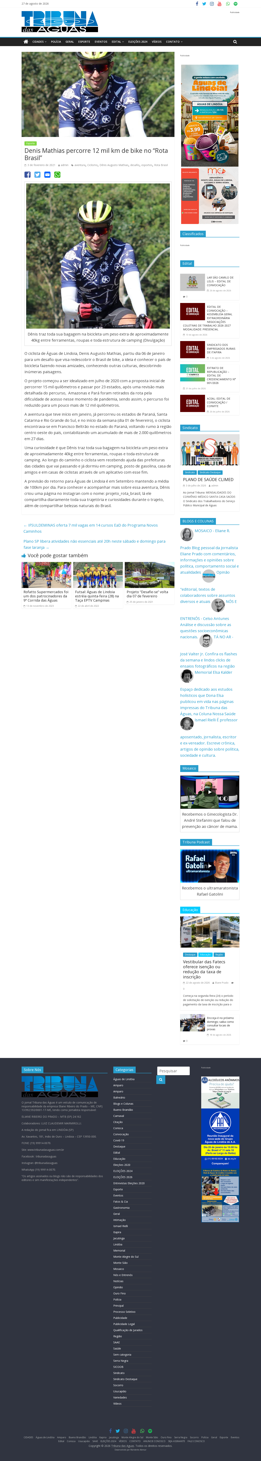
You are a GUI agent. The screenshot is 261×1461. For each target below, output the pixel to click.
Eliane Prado (222, 982)
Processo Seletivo (124, 1312)
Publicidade (120, 1318)
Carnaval (118, 1116)
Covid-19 (118, 1140)
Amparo (118, 1085)
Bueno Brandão (123, 1110)
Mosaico (118, 1269)
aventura (80, 165)
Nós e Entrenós (123, 1275)
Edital (116, 41)
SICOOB (118, 1367)
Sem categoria (122, 1354)
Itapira (117, 1232)
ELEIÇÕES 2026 (122, 1177)
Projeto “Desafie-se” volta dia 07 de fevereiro (147, 594)
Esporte (84, 41)
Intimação (119, 1220)
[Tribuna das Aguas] (26, 42)
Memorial (119, 1250)
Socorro (118, 1385)
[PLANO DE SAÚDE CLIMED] (209, 437)
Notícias (118, 1281)
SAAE (116, 1342)
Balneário (119, 1097)
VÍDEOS (156, 41)
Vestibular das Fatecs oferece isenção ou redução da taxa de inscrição (204, 969)
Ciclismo (92, 165)
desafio (134, 165)
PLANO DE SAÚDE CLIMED (208, 479)
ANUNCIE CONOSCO (154, 1441)
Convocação (121, 1134)
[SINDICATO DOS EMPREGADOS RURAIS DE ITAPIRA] (192, 344)
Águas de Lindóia (124, 1079)
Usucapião (119, 1391)
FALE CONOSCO (196, 1441)
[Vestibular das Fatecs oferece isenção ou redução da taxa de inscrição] (209, 919)
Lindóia (117, 1244)
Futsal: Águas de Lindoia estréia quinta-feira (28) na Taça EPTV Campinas (97, 596)
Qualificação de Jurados (128, 1330)
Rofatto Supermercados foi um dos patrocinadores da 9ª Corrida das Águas (46, 596)
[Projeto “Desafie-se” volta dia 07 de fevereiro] (149, 565)
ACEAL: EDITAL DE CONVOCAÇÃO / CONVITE (218, 402)
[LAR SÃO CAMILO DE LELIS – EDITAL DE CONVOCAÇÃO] (192, 276)
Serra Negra (120, 1360)
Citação (118, 1122)
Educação (205, 954)
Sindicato (190, 472)
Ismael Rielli (120, 1226)
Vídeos (117, 1403)
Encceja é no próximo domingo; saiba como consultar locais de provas (220, 1023)
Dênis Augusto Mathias (114, 165)
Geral (70, 41)
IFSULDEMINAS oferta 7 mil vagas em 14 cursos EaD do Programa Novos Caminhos (91, 528)
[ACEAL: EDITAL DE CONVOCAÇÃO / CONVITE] (192, 397)
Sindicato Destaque (210, 472)
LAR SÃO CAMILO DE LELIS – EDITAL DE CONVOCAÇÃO (220, 281)
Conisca (118, 1128)
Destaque (190, 954)
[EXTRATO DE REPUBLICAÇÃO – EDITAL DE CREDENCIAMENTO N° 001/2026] (192, 367)
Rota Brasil (161, 165)
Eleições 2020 (121, 1165)
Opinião (118, 1287)
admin (64, 165)
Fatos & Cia (120, 1201)
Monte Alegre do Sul (126, 1256)
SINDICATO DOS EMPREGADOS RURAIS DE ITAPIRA (221, 348)
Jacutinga (119, 1238)
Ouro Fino (119, 1293)
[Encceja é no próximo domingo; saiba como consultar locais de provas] (192, 1017)
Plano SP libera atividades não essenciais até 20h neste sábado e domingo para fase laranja (94, 544)
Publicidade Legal (124, 1324)
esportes (146, 165)
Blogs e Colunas (123, 1103)
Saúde (117, 1348)
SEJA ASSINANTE (176, 1441)
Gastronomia (121, 1207)
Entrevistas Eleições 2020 (129, 1183)
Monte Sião (120, 1263)
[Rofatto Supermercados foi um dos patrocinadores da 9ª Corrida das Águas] (46, 565)
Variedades (120, 1397)
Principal (118, 1305)
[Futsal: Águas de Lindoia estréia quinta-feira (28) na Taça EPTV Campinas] (98, 565)
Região (219, 954)
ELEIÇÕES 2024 (137, 41)
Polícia (56, 41)
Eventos (101, 41)
